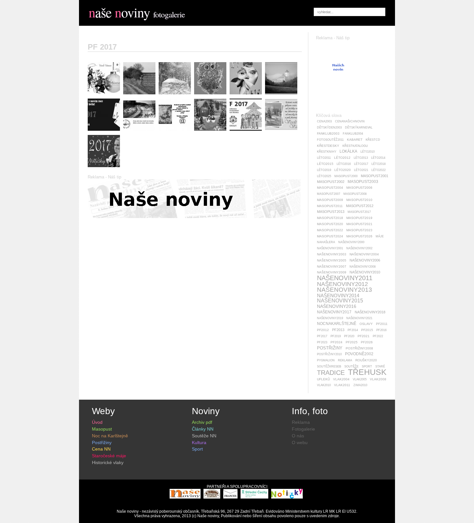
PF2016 (381, 330)
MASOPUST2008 (355, 193)
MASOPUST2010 (359, 200)
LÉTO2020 (342, 170)
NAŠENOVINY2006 (365, 260)
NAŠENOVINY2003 (331, 254)
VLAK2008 (378, 379)
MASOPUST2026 (359, 236)
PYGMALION (326, 360)
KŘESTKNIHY (326, 151)
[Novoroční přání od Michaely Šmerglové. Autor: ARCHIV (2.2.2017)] (176, 96)
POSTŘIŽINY (329, 348)
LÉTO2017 (361, 164)
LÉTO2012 (342, 157)
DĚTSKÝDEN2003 (329, 127)
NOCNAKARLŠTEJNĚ (336, 323)
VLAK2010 (324, 385)
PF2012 (323, 330)
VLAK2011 (342, 385)
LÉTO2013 (361, 157)
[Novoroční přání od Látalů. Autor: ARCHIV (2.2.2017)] (141, 96)
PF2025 (352, 342)
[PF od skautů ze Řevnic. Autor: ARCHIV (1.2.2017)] (247, 132)
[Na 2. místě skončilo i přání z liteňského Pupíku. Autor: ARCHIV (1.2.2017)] (247, 96)
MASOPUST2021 (359, 224)
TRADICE (331, 372)
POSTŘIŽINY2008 (359, 348)
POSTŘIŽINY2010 (329, 354)
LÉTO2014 (378, 157)
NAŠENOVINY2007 (331, 266)
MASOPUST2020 (330, 224)
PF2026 (367, 342)
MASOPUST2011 (330, 206)
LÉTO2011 (324, 157)
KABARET (354, 139)
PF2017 (322, 336)
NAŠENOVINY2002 (359, 248)
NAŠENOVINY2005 (331, 260)
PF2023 (322, 342)
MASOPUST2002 (330, 182)
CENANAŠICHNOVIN (350, 121)
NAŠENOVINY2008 (363, 266)
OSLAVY (366, 324)
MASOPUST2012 (359, 206)
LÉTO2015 (325, 164)
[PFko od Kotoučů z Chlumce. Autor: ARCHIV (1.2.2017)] (176, 132)
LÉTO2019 (324, 170)
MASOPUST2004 (330, 187)
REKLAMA (345, 360)
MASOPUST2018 (330, 218)
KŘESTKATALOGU (355, 145)
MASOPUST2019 (359, 218)
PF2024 (336, 342)
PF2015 (367, 330)
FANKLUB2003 (328, 133)
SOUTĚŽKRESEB (329, 366)
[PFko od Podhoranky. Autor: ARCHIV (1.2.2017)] (141, 132)
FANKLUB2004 (353, 133)
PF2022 (378, 336)
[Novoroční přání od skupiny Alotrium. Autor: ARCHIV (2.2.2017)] (105, 96)
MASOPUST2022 (330, 230)
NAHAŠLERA (326, 242)
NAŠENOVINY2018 (370, 312)
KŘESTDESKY (328, 145)
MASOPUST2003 (363, 181)
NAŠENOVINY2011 (344, 277)
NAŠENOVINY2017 (334, 312)
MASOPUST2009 (330, 200)
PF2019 (336, 336)
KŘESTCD (373, 139)
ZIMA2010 (360, 385)
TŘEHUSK (367, 371)
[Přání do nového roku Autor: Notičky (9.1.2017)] (105, 168)
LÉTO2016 (344, 164)
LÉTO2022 (378, 170)
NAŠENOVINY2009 (331, 272)
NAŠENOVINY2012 (342, 284)
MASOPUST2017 (359, 212)
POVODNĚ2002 (359, 354)
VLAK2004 (341, 379)
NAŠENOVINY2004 (364, 254)
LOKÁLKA (348, 151)
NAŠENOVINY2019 (330, 318)
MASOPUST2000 (346, 176)
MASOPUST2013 (330, 212)
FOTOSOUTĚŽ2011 (330, 139)
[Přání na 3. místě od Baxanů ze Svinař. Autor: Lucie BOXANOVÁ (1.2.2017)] (212, 96)
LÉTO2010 (367, 151)
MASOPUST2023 (359, 230)
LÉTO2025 (324, 176)
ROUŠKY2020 (366, 360)
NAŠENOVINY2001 (330, 248)
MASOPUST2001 (374, 176)
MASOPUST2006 (359, 187)
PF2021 (364, 336)
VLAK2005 (360, 379)
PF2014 (353, 330)
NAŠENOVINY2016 (336, 306)
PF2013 (338, 330)
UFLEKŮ (323, 379)
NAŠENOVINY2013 (344, 289)
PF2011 (382, 324)
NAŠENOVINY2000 (351, 242)
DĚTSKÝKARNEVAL (358, 127)
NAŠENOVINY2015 (340, 300)
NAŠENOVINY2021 (359, 318)
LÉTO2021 (361, 170)
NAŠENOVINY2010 (365, 272)
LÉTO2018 (378, 164)
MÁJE (380, 236)
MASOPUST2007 (328, 193)
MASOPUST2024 (330, 236)
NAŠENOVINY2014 (338, 295)
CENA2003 (324, 121)
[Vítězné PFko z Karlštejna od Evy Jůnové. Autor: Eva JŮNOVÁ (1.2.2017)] (283, 96)
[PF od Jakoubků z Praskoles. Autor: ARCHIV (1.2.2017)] (212, 132)
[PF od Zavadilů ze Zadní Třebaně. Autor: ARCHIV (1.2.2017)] (283, 132)
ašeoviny (119, 12)
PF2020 (349, 336)
